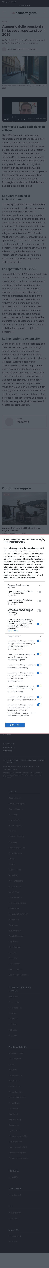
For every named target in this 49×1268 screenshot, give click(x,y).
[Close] (43, 540)
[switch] (39, 592)
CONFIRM (15, 725)
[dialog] (24, 634)
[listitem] (24, 586)
